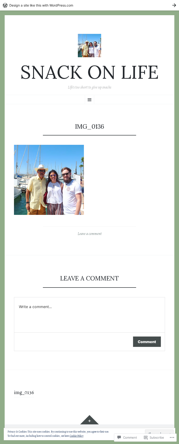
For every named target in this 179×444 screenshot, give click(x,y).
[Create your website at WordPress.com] (89, 5)
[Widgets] (89, 419)
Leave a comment (90, 233)
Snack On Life (89, 72)
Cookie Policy (76, 436)
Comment (147, 341)
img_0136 (24, 392)
